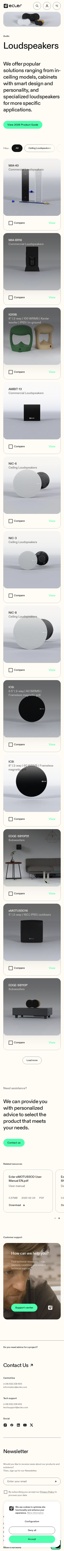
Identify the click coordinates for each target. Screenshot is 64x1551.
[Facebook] (12, 1425)
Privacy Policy (47, 1492)
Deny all (32, 1530)
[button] (32, 1281)
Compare (19, 223)
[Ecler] (12, 6)
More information (35, 1513)
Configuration (32, 1521)
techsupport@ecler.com (15, 1407)
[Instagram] (5, 1425)
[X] (31, 1425)
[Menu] (57, 6)
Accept (32, 1539)
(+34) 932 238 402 (12, 1404)
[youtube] (25, 1425)
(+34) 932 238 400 (12, 1383)
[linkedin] (18, 1425)
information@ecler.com (15, 1387)
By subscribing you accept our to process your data (33, 1494)
